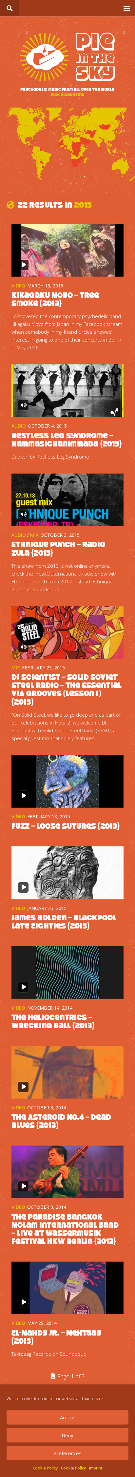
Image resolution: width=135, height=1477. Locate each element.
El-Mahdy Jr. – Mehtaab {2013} (56, 1336)
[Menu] (127, 8)
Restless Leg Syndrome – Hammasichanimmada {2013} (66, 439)
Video (18, 286)
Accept (67, 1417)
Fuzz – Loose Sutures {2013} (65, 826)
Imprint (96, 1468)
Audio (18, 426)
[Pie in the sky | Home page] (67, 65)
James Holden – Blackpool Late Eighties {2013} (63, 921)
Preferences (67, 1453)
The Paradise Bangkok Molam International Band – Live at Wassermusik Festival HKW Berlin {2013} (65, 1229)
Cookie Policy (45, 1468)
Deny (67, 1435)
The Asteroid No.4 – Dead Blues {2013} (61, 1121)
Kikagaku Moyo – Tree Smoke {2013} (55, 299)
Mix (34, 535)
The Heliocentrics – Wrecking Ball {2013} (52, 1021)
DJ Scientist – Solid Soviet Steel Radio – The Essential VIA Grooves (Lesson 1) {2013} (66, 689)
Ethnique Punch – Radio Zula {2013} (58, 548)
